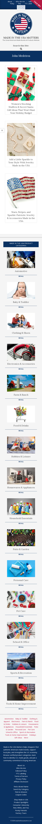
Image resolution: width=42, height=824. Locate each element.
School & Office (21, 642)
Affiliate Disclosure (21, 781)
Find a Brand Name (21, 786)
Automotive (21, 271)
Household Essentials (21, 518)
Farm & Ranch (21, 394)
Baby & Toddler (21, 302)
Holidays (32, 735)
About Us (21, 765)
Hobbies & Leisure (21, 456)
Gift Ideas (18, 737)
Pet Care (21, 611)
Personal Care (21, 580)
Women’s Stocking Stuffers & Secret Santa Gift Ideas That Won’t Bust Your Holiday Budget (21, 108)
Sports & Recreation (21, 672)
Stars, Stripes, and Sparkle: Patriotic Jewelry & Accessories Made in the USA (21, 216)
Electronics (16, 721)
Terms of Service (21, 776)
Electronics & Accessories (21, 363)
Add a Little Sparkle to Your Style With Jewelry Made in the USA (21, 162)
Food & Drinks (21, 425)
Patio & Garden (21, 549)
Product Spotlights (21, 802)
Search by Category (21, 789)
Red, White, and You (21, 808)
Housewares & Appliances (21, 487)
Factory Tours (21, 813)
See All (21, 276)
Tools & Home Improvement (21, 703)
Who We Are (21, 768)
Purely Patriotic (21, 810)
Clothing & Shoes (21, 332)
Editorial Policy (21, 771)
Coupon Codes (21, 795)
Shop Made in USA (21, 799)
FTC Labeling (21, 773)
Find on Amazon (21, 792)
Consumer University (21, 805)
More (26, 737)
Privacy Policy (21, 779)
